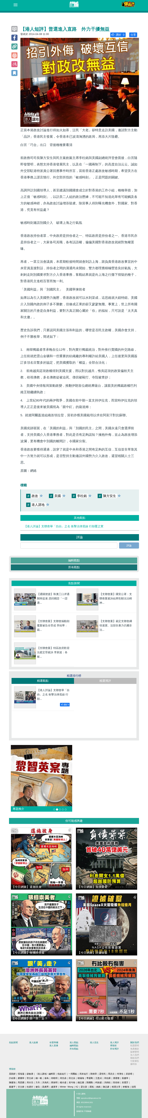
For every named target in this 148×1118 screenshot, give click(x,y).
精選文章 (116, 1087)
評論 (129, 545)
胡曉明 (54, 1078)
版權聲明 (134, 1052)
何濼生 (120, 1074)
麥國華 (21, 1078)
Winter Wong (66, 1087)
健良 (38, 1087)
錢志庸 (81, 1082)
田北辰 (72, 1078)
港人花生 (94, 1042)
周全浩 (30, 1082)
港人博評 (114, 1042)
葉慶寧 (125, 1078)
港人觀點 (74, 1042)
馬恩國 (21, 1082)
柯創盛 (98, 1082)
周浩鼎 (63, 1078)
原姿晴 (129, 1074)
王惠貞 (98, 1078)
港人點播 (33, 1042)
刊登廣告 (134, 1061)
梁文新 (84, 1087)
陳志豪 (106, 1087)
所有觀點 (74, 567)
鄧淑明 (54, 1082)
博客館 (113, 1045)
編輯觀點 (74, 560)
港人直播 (53, 1045)
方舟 (38, 1082)
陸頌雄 (116, 1082)
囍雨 (134, 1087)
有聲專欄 (53, 1042)
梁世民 (102, 1074)
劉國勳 (89, 1082)
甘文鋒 (21, 1087)
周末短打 (83, 1074)
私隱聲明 (134, 1045)
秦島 (46, 1078)
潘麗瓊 (116, 1078)
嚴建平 (12, 1087)
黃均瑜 (72, 1082)
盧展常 (54, 1087)
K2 (77, 1087)
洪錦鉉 (107, 1082)
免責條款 (134, 1049)
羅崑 (92, 1087)
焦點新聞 (13, 1042)
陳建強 (12, 1082)
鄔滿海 (81, 1078)
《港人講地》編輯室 (45, 1074)
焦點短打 (61, 1074)
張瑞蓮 (21, 1074)
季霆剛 (89, 1078)
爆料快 (133, 1064)
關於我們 (134, 1042)
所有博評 (114, 1049)
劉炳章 (93, 1074)
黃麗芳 (125, 1082)
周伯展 (107, 1078)
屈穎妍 (12, 1074)
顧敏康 (30, 1074)
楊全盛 (63, 1082)
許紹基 (12, 1078)
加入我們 (134, 1055)
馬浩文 (111, 1074)
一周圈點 (72, 1074)
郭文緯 (30, 1078)
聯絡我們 (134, 1058)
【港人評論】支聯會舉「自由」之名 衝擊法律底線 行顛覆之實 (63, 526)
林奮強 (126, 1087)
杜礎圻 (30, 1087)
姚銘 (98, 1087)
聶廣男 (45, 1087)
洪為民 (45, 1082)
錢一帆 (39, 1078)
